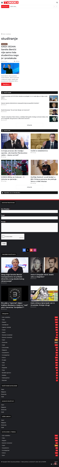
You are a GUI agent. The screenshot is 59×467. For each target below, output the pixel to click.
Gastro (4, 332)
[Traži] (57, 3)
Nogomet (4, 367)
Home (3, 34)
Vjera (3, 362)
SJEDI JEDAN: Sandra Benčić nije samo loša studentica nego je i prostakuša (10, 52)
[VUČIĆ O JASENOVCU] (44, 141)
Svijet (3, 345)
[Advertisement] (29, 21)
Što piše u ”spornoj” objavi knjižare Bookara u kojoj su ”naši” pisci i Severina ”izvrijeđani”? (14, 305)
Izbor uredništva (6, 317)
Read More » (6, 84)
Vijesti (3, 340)
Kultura (4, 357)
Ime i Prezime (5, 209)
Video (3, 319)
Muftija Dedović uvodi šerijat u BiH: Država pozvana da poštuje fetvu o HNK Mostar (43, 179)
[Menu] (2, 3)
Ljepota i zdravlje (6, 327)
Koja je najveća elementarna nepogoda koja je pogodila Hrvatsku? (20, 103)
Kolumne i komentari (7, 335)
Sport (3, 365)
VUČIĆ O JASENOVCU (39, 151)
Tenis (3, 370)
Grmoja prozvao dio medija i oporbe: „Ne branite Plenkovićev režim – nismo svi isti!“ (14, 153)
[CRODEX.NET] (11, 2)
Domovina (4, 44)
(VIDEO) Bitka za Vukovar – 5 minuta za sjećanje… (22, 6)
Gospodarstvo (5, 352)
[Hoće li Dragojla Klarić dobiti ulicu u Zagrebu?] (44, 265)
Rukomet (4, 380)
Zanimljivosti (5, 324)
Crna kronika (5, 347)
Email (3, 215)
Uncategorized (5, 355)
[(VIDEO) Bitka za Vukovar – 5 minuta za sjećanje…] (14, 167)
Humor (4, 329)
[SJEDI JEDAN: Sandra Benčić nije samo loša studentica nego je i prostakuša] (10, 68)
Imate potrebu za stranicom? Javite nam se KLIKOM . (34, 461)
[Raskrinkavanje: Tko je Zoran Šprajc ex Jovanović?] (53, 112)
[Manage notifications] (55, 463)
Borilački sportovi (6, 372)
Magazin (4, 322)
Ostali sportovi (5, 377)
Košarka (4, 375)
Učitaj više (29, 125)
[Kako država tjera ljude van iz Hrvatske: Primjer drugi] (44, 293)
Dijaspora (4, 350)
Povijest (4, 360)
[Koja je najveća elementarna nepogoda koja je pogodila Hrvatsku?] (53, 105)
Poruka (3, 221)
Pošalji (3, 243)
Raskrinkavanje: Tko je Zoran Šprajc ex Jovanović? (15, 110)
